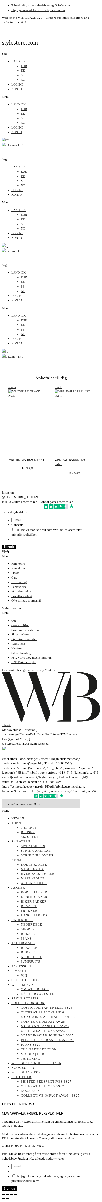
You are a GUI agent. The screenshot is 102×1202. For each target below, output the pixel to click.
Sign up (9, 1188)
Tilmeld (9, 547)
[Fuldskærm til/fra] (7, 1194)
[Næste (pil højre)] (7, 1198)
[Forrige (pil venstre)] (3, 1198)
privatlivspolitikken (24, 534)
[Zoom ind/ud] (3, 1194)
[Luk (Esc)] (15, 1194)
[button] (51, 97)
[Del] (11, 1194)
